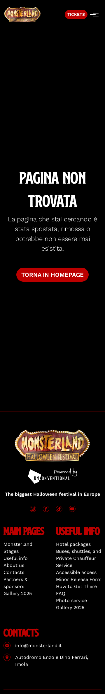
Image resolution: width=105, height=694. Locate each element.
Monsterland (18, 544)
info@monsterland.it (38, 645)
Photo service (71, 600)
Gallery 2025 (18, 593)
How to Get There (76, 586)
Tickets (76, 14)
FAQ (60, 593)
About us (14, 565)
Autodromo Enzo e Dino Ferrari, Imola (51, 660)
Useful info (16, 558)
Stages (11, 551)
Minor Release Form (79, 579)
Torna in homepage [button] (52, 274)
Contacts (14, 572)
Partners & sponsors (15, 583)
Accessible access (76, 572)
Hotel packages (73, 544)
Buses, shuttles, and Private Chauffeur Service (78, 558)
